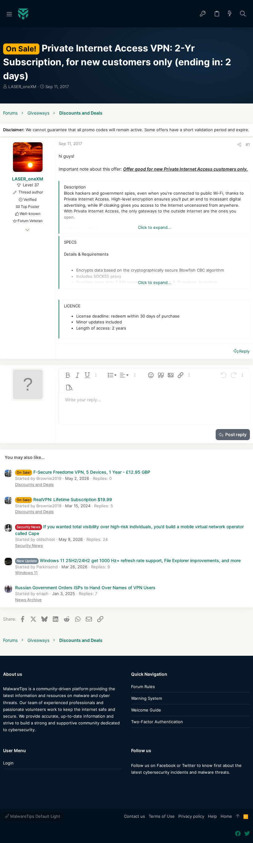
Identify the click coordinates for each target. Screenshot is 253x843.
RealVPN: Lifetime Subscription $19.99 (64, 499)
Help (212, 816)
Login (8, 762)
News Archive (28, 599)
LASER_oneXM (22, 86)
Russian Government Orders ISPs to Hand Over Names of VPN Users (85, 587)
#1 (248, 144)
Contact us (134, 816)
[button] (9, 13)
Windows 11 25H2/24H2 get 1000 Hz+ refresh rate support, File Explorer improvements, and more (129, 560)
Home (226, 816)
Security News (29, 545)
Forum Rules (143, 686)
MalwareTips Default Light (34, 816)
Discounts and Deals (34, 484)
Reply (244, 351)
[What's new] (230, 14)
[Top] (238, 816)
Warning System (146, 698)
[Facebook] (134, 784)
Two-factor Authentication (157, 721)
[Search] (243, 14)
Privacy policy (191, 816)
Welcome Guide (146, 709)
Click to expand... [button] (154, 227)
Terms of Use (162, 816)
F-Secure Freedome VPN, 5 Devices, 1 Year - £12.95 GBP (83, 472)
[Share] (239, 145)
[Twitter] (143, 784)
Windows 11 (26, 572)
